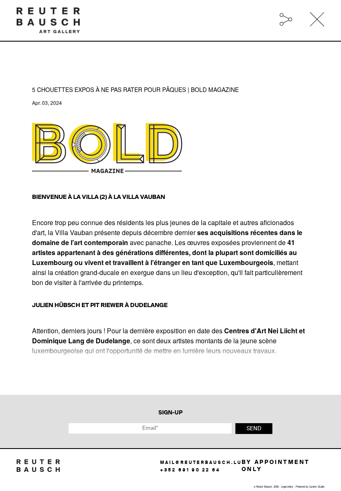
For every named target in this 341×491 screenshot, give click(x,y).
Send (254, 428)
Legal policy (287, 487)
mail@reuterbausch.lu (201, 463)
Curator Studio (316, 487)
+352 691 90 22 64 (190, 470)
